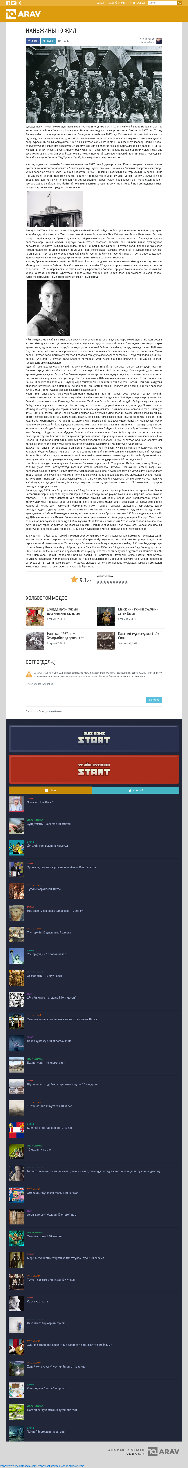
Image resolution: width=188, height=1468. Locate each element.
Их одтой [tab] (138, 790)
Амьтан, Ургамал (35, 820)
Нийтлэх (154, 700)
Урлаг (30, 994)
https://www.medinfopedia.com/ (18, 1466)
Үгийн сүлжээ (137, 2)
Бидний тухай (117, 2)
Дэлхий (31, 842)
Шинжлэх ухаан (35, 972)
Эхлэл (100, 2)
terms (80, 1466)
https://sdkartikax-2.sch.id (53, 1466)
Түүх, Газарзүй (34, 885)
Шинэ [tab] (53, 790)
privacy (73, 1466)
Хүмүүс (30, 799)
